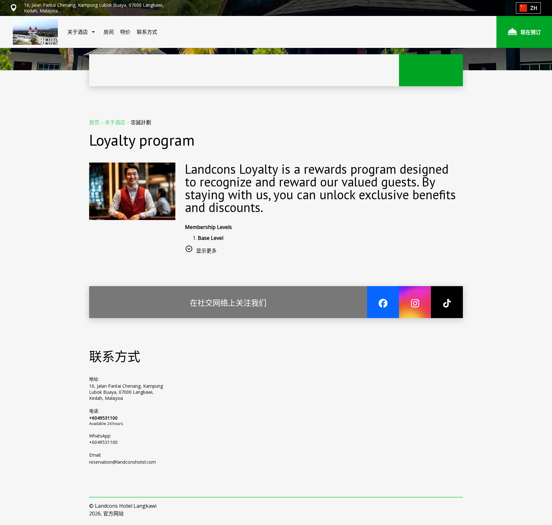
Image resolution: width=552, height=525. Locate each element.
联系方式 (147, 31)
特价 (125, 31)
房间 (108, 31)
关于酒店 (115, 122)
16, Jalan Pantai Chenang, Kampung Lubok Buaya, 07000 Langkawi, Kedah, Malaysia (126, 392)
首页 (95, 122)
